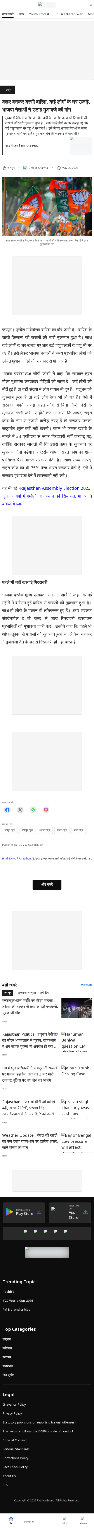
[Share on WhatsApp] (33, 810)
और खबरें (47, 885)
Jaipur (36, 859)
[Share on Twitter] (20, 810)
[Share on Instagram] (46, 810)
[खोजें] (91, 5)
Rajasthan (25, 859)
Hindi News (9, 859)
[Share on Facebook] (7, 810)
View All (86, 985)
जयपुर (8, 90)
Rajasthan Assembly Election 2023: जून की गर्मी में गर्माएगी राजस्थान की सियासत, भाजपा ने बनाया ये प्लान (47, 496)
